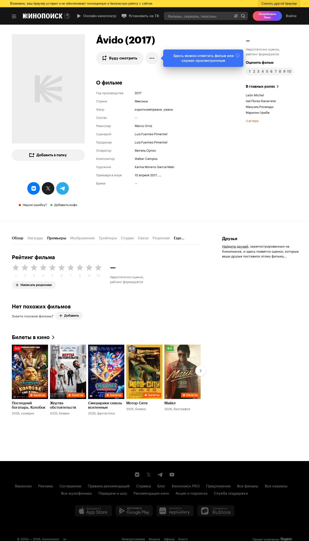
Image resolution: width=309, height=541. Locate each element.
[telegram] (62, 188)
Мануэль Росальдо (260, 106)
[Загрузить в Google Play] (134, 510)
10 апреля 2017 (146, 174)
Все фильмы (247, 485)
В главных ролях (260, 86)
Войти (291, 16)
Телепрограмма (133, 538)
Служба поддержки (231, 493)
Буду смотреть (123, 58)
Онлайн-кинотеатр (99, 16)
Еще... (179, 238)
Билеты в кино (31, 337)
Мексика (141, 100)
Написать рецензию (36, 284)
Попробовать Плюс (267, 16)
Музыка (154, 538)
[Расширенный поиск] (235, 16)
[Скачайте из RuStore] (215, 510)
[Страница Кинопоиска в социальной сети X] (149, 474)
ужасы (168, 109)
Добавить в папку (51, 155)
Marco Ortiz (143, 125)
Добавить (71, 315)
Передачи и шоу (112, 493)
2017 (138, 92)
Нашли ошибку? (35, 204)
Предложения (218, 485)
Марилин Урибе (257, 112)
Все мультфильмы (76, 493)
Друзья (229, 238)
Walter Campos (146, 158)
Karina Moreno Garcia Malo (154, 166)
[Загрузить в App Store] (93, 510)
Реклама (45, 485)
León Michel (255, 94)
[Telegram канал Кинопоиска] (160, 474)
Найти (243, 16)
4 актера (252, 120)
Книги (183, 538)
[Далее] (200, 370)
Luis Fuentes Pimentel (151, 133)
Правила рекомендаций (109, 485)
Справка (143, 485)
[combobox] (197, 16)
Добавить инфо (65, 204)
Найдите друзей (235, 246)
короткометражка (148, 109)
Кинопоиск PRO (186, 485)
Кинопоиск (50, 538)
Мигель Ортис (145, 150)
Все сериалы (276, 485)
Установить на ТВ (144, 16)
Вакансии (23, 485)
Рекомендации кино (151, 493)
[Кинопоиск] (43, 16)
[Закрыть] (237, 55)
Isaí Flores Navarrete (261, 100)
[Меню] (14, 16)
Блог (161, 485)
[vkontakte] (33, 188)
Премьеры (56, 238)
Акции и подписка (191, 493)
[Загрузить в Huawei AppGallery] (175, 510)
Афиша (169, 538)
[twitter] (48, 188)
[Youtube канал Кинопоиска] (172, 474)
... (159, 174)
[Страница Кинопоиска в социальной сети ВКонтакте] (137, 474)
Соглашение (70, 485)
